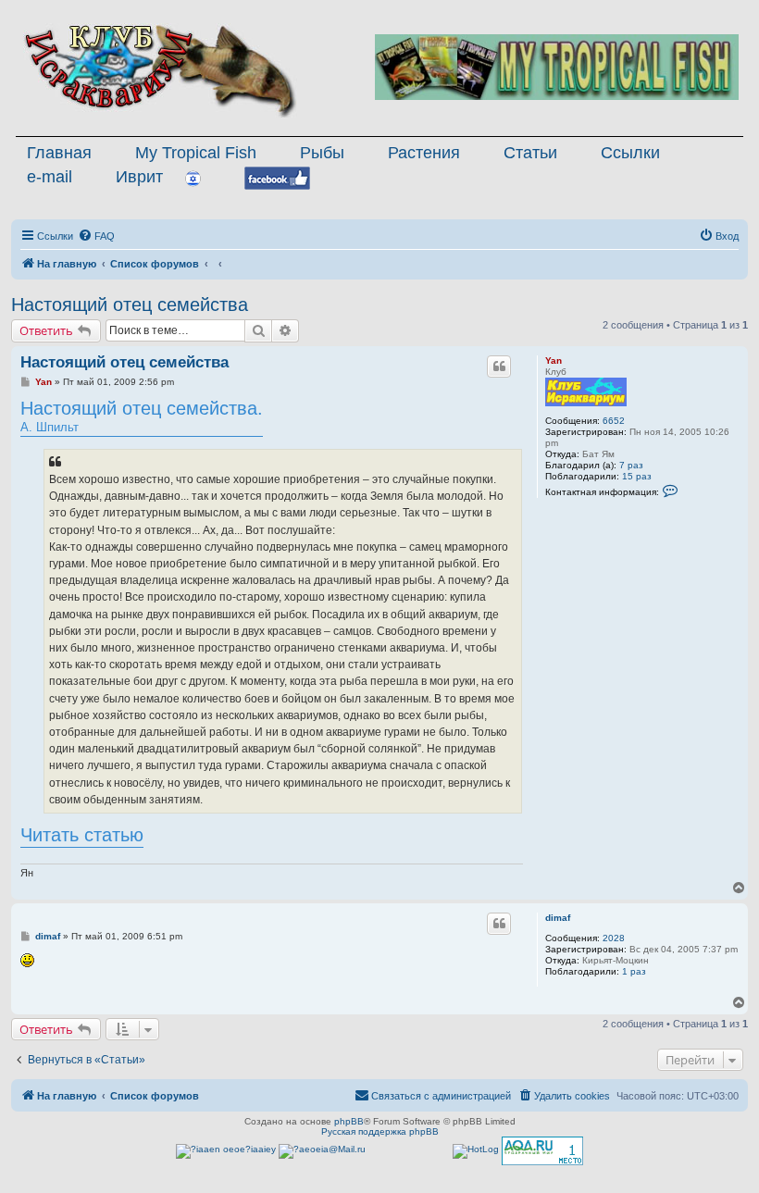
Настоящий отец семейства (129, 304)
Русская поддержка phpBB (380, 1131)
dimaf (557, 918)
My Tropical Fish (195, 152)
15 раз (637, 476)
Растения (424, 152)
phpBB (349, 1121)
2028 (614, 938)
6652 (614, 421)
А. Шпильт (141, 416)
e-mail (49, 177)
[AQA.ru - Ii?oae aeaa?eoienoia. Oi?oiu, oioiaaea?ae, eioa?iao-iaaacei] (542, 1151)
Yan (553, 360)
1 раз (634, 971)
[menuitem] (96, 236)
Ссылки (630, 152)
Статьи (530, 152)
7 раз (631, 465)
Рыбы (322, 152)
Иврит (139, 177)
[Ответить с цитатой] (499, 366)
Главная (59, 152)
